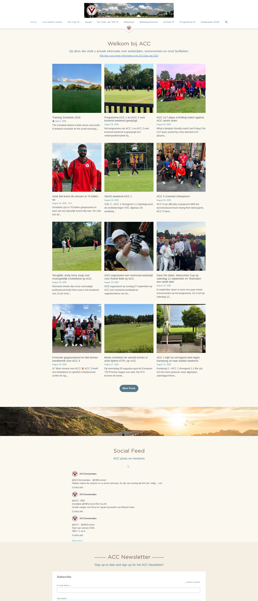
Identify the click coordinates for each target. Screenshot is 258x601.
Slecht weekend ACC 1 (118, 196)
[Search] (226, 22)
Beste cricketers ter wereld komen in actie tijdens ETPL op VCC (126, 359)
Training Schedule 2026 (66, 117)
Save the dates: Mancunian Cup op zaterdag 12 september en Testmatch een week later (179, 278)
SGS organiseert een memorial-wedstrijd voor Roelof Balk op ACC (128, 277)
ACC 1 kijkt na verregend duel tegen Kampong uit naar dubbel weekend (178, 359)
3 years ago (77, 487)
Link (160, 483)
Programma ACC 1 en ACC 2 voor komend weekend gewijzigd (124, 119)
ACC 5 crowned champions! (173, 196)
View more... (78, 541)
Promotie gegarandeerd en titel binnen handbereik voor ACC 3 (75, 359)
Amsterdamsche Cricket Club (129, 421)
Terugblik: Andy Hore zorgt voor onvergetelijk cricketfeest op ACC (72, 277)
